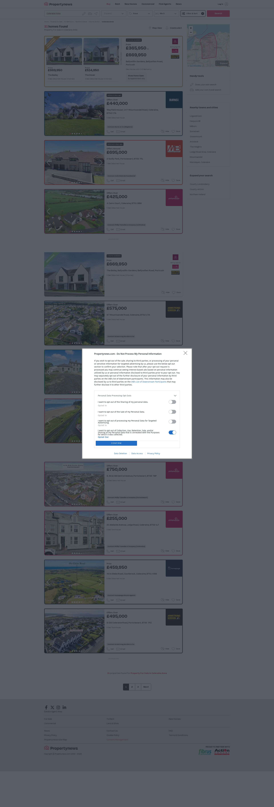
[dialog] (137, 403)
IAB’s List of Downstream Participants (149, 381)
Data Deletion (120, 453)
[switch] (172, 402)
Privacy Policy (153, 453)
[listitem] (137, 395)
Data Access (137, 453)
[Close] (186, 354)
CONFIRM (116, 443)
